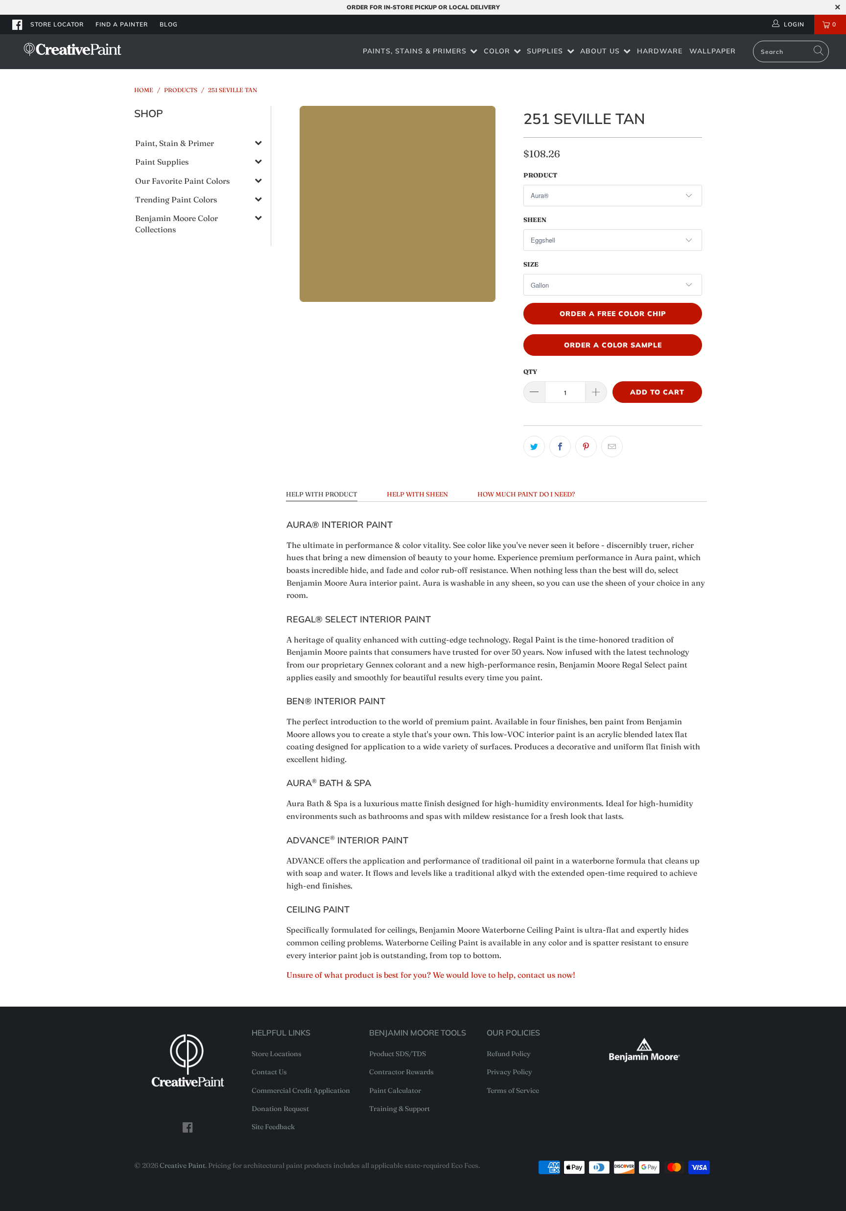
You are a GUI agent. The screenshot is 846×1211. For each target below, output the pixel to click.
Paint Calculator (395, 1090)
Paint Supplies (161, 162)
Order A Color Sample (613, 345)
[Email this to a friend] (612, 446)
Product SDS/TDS (397, 1053)
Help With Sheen (417, 494)
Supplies (545, 51)
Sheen (534, 219)
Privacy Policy (509, 1071)
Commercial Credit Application (301, 1090)
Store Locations (277, 1053)
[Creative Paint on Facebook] (17, 24)
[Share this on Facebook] (560, 446)
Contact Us (269, 1071)
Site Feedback (273, 1126)
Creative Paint (182, 1165)
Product (540, 175)
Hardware (659, 51)
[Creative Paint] (72, 49)
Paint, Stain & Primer (174, 143)
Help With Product (321, 494)
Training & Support (399, 1108)
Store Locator (57, 24)
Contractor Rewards (401, 1071)
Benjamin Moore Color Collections (176, 223)
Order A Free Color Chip (613, 313)
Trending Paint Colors (176, 199)
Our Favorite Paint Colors (182, 181)
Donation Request (280, 1108)
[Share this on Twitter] (534, 446)
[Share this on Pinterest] (586, 446)
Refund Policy (509, 1053)
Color (497, 51)
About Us (600, 51)
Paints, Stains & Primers (415, 51)
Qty (530, 371)
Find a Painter (121, 24)
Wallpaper (712, 51)
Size (531, 264)
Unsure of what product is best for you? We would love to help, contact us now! (430, 975)
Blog (169, 24)
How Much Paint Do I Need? (526, 494)
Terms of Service (513, 1090)
